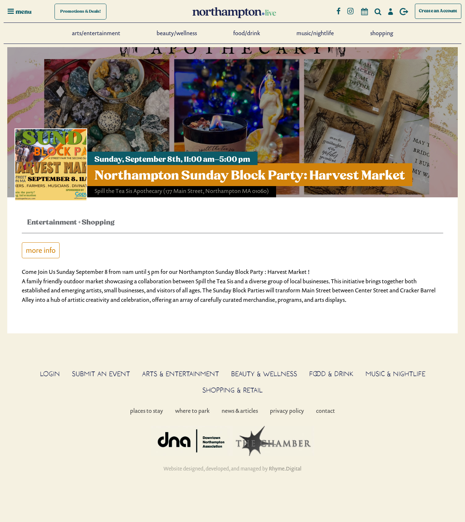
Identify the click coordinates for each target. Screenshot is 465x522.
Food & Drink (331, 373)
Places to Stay (146, 411)
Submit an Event (101, 373)
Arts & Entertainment (180, 373)
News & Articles (240, 411)
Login (50, 373)
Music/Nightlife (315, 33)
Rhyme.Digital (285, 468)
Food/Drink (246, 33)
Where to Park (192, 411)
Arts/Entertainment (96, 33)
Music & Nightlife (395, 373)
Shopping (381, 33)
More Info (41, 250)
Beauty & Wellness (264, 373)
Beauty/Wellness (177, 33)
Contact (325, 411)
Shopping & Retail (232, 390)
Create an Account (438, 11)
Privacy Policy (287, 411)
